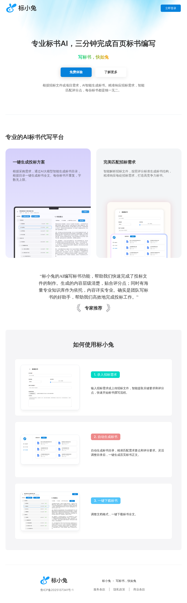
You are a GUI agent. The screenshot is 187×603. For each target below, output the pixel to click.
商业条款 (139, 589)
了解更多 (110, 72)
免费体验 (76, 72)
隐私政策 (119, 589)
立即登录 (170, 8)
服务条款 (99, 589)
